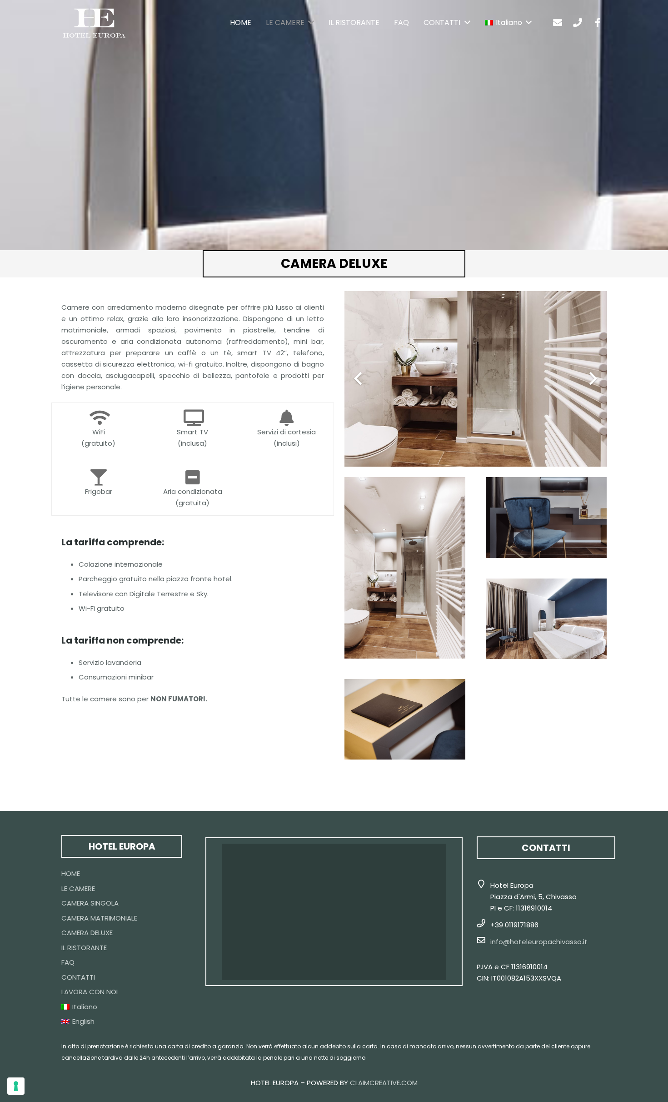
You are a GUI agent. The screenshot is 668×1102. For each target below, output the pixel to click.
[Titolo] (577, 23)
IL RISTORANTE (84, 947)
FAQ (68, 962)
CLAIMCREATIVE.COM (384, 1082)
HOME (70, 873)
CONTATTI (78, 977)
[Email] (557, 23)
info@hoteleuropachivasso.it (539, 941)
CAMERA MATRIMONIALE (99, 918)
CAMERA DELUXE (87, 932)
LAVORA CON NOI (89, 991)
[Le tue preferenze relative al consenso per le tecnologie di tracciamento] (16, 1086)
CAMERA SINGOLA (90, 903)
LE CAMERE (78, 888)
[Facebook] (597, 23)
